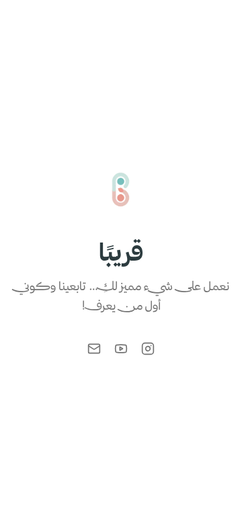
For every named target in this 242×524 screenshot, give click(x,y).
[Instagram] (148, 348)
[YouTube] (121, 348)
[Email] (94, 348)
